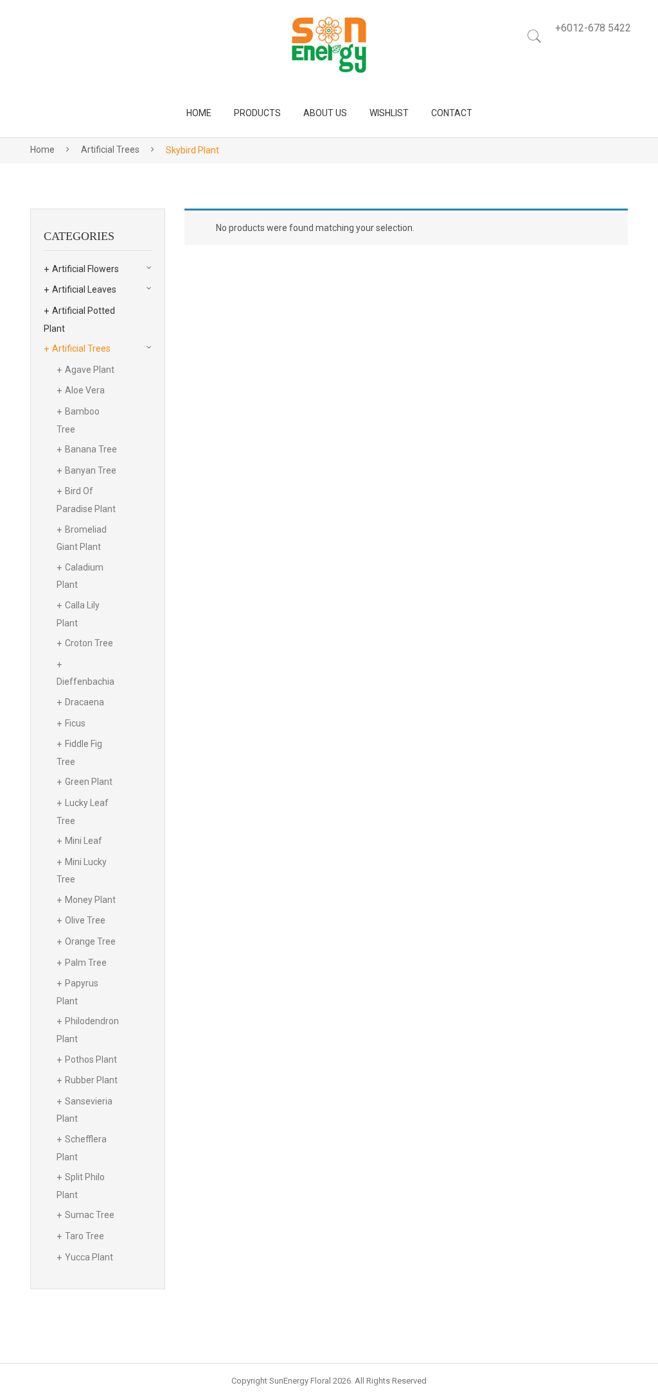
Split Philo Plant (81, 1186)
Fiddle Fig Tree (79, 753)
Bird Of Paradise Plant (86, 500)
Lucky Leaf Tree (83, 812)
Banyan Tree (90, 470)
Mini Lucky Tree (82, 871)
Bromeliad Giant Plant (82, 538)
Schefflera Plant (82, 1148)
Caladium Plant (80, 576)
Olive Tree (85, 920)
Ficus (75, 723)
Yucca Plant (89, 1257)
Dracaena (84, 702)
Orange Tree (90, 941)
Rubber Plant (91, 1080)
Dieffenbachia (85, 681)
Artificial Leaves (84, 289)
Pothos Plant (91, 1059)
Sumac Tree (89, 1215)
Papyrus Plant (77, 992)
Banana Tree (91, 449)
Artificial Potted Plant (79, 319)
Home (42, 149)
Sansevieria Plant (84, 1110)
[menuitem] (198, 113)
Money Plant (90, 900)
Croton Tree (89, 643)
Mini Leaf (83, 841)
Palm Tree (86, 962)
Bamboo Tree (78, 420)
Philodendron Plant (88, 1030)
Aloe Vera (85, 390)
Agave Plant (89, 370)
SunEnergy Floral (300, 1381)
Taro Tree (84, 1236)
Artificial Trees (110, 149)
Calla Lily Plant (78, 614)
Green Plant (88, 782)
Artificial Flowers (85, 269)
